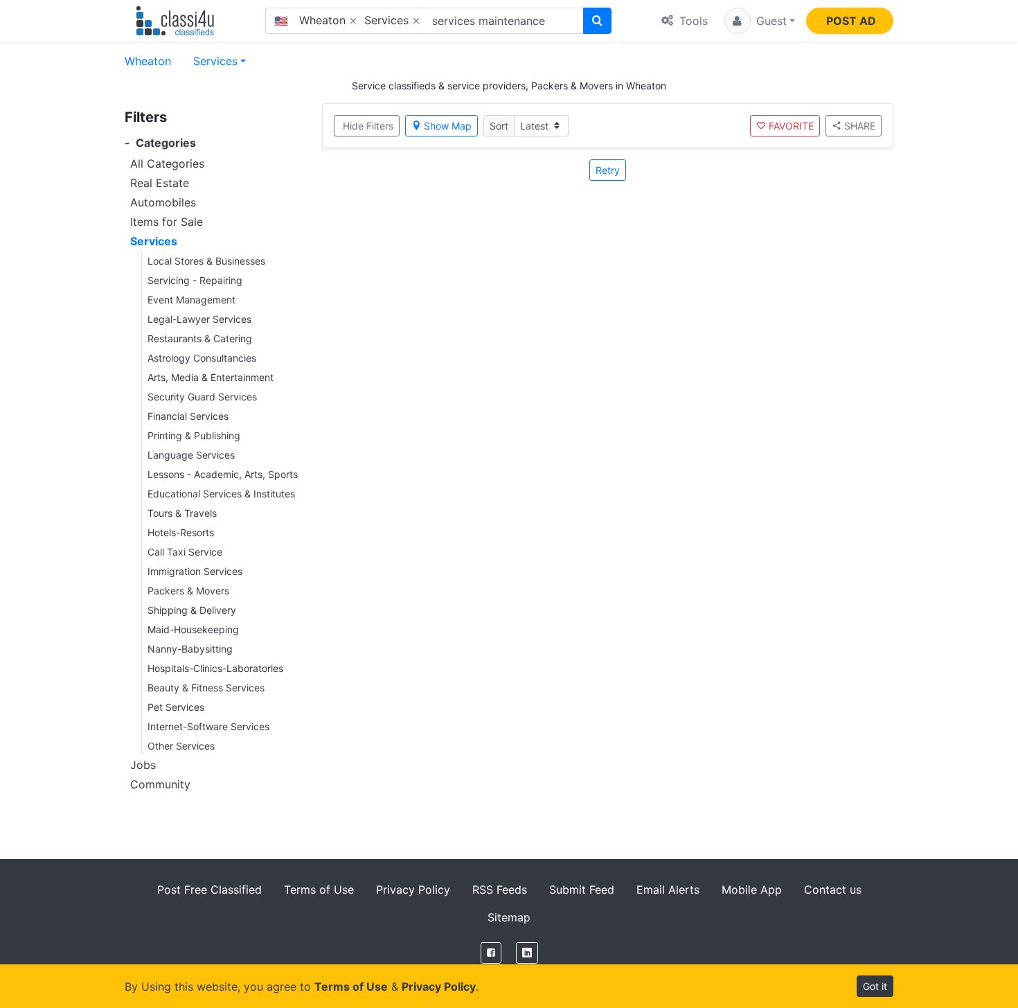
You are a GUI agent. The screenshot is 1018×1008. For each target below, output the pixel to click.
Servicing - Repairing (195, 280)
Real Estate (159, 183)
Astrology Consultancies (202, 358)
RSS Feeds (499, 889)
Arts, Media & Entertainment (211, 377)
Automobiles (163, 202)
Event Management (191, 300)
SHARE (859, 126)
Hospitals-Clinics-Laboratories (215, 668)
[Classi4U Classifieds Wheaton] (178, 21)
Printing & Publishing (194, 435)
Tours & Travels (182, 513)
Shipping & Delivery (192, 610)
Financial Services (188, 416)
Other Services (181, 746)
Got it (875, 986)
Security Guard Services (202, 397)
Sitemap (509, 917)
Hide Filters (368, 126)
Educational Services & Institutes (221, 493)
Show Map (448, 126)
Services (215, 61)
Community (160, 784)
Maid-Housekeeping (193, 629)
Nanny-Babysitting (190, 649)
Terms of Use (319, 889)
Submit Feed (581, 889)
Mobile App (752, 889)
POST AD (851, 21)
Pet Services (176, 707)
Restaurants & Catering (200, 338)
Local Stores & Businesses (206, 261)
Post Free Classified (209, 889)
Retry (608, 170)
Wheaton (148, 61)
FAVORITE (791, 126)
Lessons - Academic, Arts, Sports (223, 474)
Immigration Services (195, 571)
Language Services (191, 455)
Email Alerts (667, 889)
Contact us (832, 889)
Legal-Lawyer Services (199, 319)
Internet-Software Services (208, 726)
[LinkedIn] (527, 953)
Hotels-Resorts (181, 532)
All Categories (167, 163)
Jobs (143, 765)
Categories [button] (160, 143)
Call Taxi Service (185, 552)
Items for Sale (166, 222)
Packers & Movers (188, 590)
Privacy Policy (413, 889)
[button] (759, 21)
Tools (692, 21)
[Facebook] (491, 953)
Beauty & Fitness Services (206, 687)
